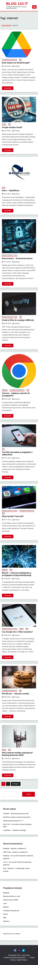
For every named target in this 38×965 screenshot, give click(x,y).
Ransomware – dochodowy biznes (17, 258)
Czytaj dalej (7, 88)
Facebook (15, 950)
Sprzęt (5, 914)
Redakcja (17, 66)
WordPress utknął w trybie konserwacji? (16, 817)
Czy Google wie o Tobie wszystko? (17, 632)
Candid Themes (22, 960)
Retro (3, 187)
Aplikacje (5, 390)
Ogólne (21, 628)
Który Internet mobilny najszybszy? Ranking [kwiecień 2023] (17, 754)
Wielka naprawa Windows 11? (13, 821)
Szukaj (28, 794)
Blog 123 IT (17, 4)
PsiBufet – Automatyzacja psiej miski (16, 813)
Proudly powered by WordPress (15, 958)
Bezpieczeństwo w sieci (9, 255)
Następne (15, 784)
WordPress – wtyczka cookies (15, 693)
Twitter (19, 950)
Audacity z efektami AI (18, 848)
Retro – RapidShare (10, 190)
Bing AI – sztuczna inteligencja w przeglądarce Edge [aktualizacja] (16, 574)
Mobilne (6, 907)
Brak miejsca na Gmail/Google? (16, 63)
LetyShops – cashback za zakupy (14, 830)
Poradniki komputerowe (9, 59)
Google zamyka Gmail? (12, 127)
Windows (6, 921)
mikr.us (18, 934)
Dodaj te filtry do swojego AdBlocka (18, 320)
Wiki (4, 868)
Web (20, 59)
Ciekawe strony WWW (10, 900)
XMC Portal (7, 852)
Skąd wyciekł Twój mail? (13, 516)
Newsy (4, 124)
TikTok (23, 950)
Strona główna (6, 25)
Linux (5, 903)
